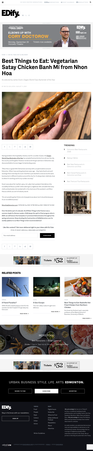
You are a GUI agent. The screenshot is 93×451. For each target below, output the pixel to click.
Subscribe (46, 391)
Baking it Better (72, 158)
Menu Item (37, 430)
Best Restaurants (38, 340)
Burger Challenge (54, 340)
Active (36, 424)
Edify (49, 406)
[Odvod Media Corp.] (6, 445)
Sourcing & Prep (61, 344)
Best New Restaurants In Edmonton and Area (75, 165)
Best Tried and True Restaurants (78, 181)
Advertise (73, 391)
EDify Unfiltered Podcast (53, 419)
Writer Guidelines (39, 433)
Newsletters (52, 423)
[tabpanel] (46, 387)
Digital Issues (52, 409)
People (36, 412)
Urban (36, 421)
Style (35, 415)
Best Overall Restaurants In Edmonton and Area (76, 174)
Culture (36, 418)
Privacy (48, 444)
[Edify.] (11, 14)
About (50, 425)
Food (3, 55)
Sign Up (15, 418)
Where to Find (20, 391)
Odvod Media (59, 444)
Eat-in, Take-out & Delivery (18, 55)
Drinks (27, 344)
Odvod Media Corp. (28, 444)
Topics (36, 406)
